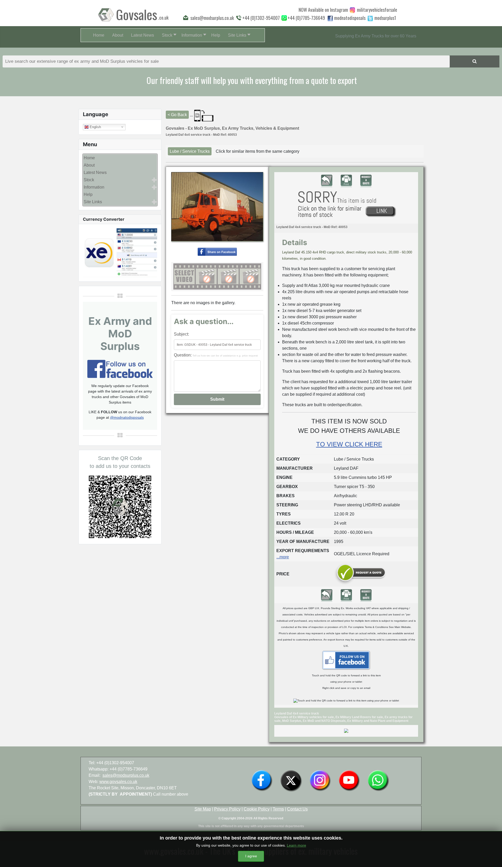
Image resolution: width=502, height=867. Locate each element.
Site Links (93, 202)
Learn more (296, 845)
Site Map (203, 809)
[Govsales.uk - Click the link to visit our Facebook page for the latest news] (346, 660)
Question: (216, 355)
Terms (278, 809)
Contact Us (297, 809)
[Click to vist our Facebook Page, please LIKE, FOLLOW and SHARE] (120, 368)
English (95, 127)
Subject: (181, 334)
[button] (168, 35)
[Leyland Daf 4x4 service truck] (217, 251)
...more (282, 557)
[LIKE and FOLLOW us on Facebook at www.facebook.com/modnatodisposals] (262, 780)
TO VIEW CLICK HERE (349, 444)
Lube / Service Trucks (190, 151)
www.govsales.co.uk (118, 781)
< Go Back (177, 114)
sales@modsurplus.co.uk (125, 775)
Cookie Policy (257, 809)
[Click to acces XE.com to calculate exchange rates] (120, 252)
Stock (89, 180)
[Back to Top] (493, 857)
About (89, 165)
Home (89, 158)
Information (94, 187)
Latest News (95, 172)
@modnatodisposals (127, 417)
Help (88, 194)
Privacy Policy (227, 809)
